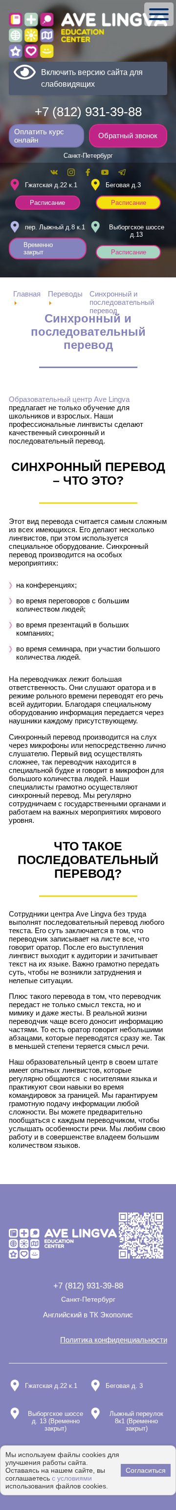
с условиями (72, 1478)
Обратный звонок (127, 135)
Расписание (47, 202)
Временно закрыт (38, 248)
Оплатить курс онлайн (39, 135)
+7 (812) (88, 111)
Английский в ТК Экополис (88, 1315)
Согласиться (146, 1470)
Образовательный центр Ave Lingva (69, 399)
